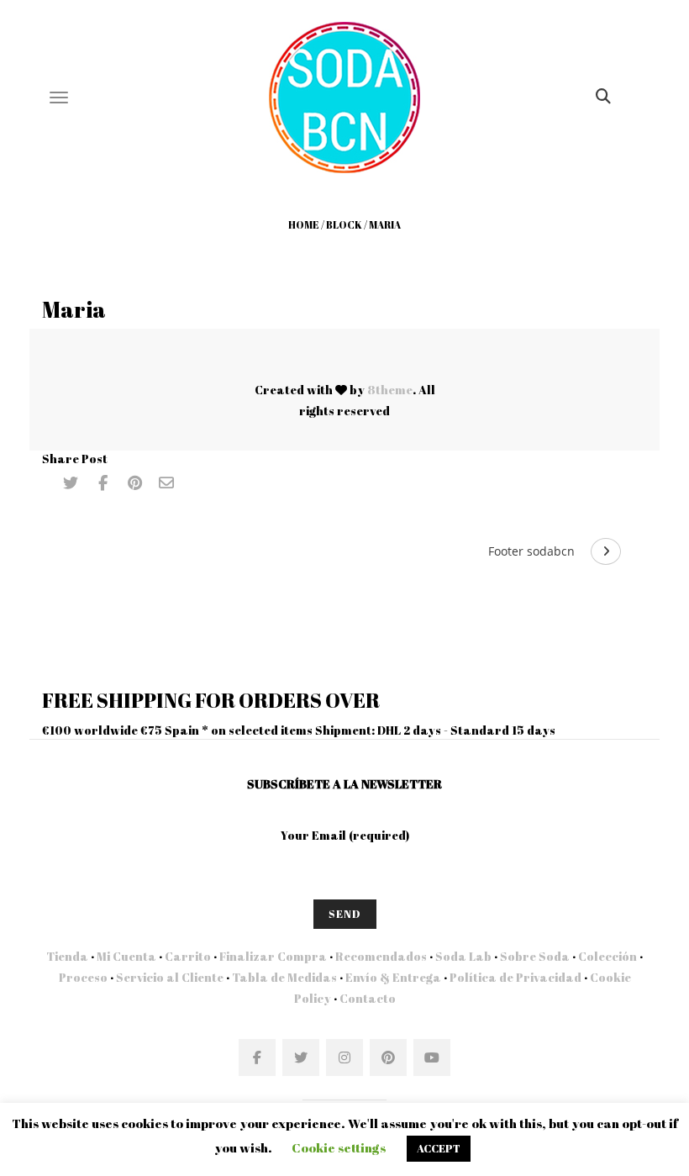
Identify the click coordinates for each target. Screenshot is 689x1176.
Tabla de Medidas (284, 977)
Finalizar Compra (273, 956)
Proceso (83, 977)
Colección (607, 956)
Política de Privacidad (515, 977)
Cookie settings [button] (339, 1147)
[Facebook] (102, 483)
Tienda (67, 956)
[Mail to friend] (166, 483)
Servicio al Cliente (170, 977)
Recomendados (381, 956)
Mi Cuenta (126, 956)
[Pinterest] (134, 483)
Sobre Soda (535, 956)
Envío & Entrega (393, 977)
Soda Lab (463, 956)
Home (303, 224)
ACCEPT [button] (438, 1148)
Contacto (366, 998)
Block (344, 224)
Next (606, 551)
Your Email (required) (345, 835)
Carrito (188, 956)
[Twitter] (70, 483)
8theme (390, 390)
